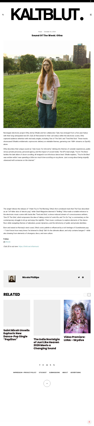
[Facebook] (39, 365)
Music (40, 31)
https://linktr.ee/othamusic (28, 246)
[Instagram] (43, 365)
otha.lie (7, 242)
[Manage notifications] (89, 422)
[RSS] (50, 365)
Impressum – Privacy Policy (24, 372)
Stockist (43, 372)
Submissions (54, 372)
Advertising (75, 372)
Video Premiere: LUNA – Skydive (74, 339)
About (65, 372)
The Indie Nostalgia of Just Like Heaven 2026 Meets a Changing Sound (47, 344)
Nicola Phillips (30, 277)
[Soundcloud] (47, 365)
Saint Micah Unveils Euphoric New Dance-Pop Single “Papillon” (16, 335)
